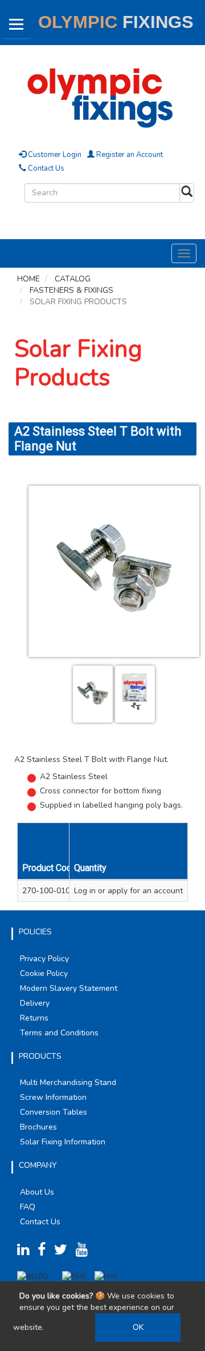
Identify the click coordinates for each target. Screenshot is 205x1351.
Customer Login (53, 155)
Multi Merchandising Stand (68, 1082)
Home (28, 278)
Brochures (38, 1127)
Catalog (73, 278)
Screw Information (53, 1097)
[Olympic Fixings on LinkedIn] (26, 1252)
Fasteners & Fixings (71, 290)
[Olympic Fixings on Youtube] (85, 1252)
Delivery (35, 1003)
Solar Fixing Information (62, 1141)
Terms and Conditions (59, 1032)
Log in (85, 890)
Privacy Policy (44, 958)
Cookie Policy (44, 973)
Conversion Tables (53, 1112)
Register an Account (129, 155)
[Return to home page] (102, 96)
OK (138, 1327)
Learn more (66, 1327)
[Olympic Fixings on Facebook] (45, 1252)
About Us (37, 1192)
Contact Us (45, 168)
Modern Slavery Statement (68, 988)
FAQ (27, 1206)
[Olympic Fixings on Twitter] (63, 1252)
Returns (34, 1018)
